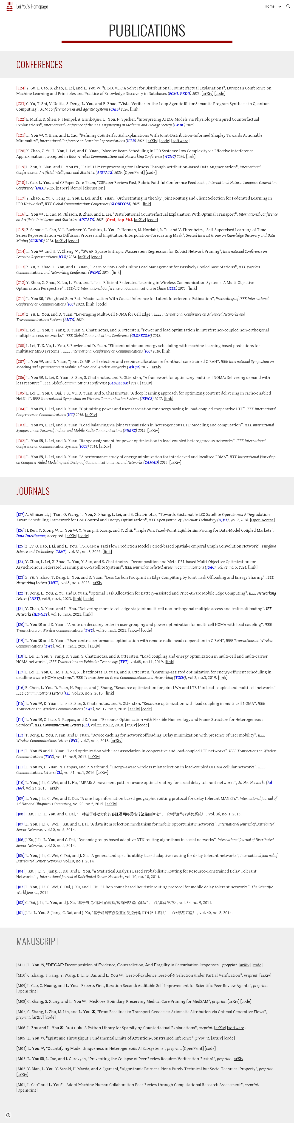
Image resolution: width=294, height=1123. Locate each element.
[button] (288, 6)
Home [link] (269, 6)
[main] (147, 32)
